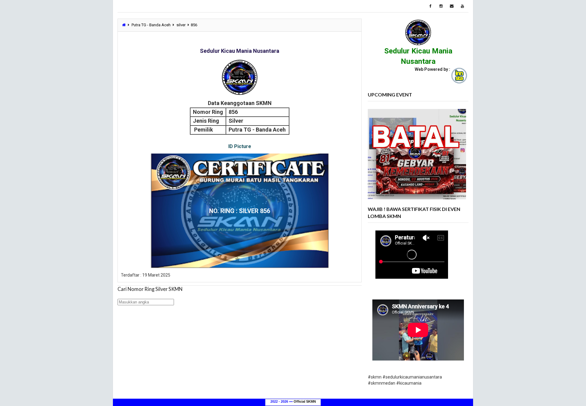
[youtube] (462, 6)
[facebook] (430, 6)
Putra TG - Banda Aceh (151, 25)
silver (181, 25)
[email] (451, 6)
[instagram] (441, 6)
